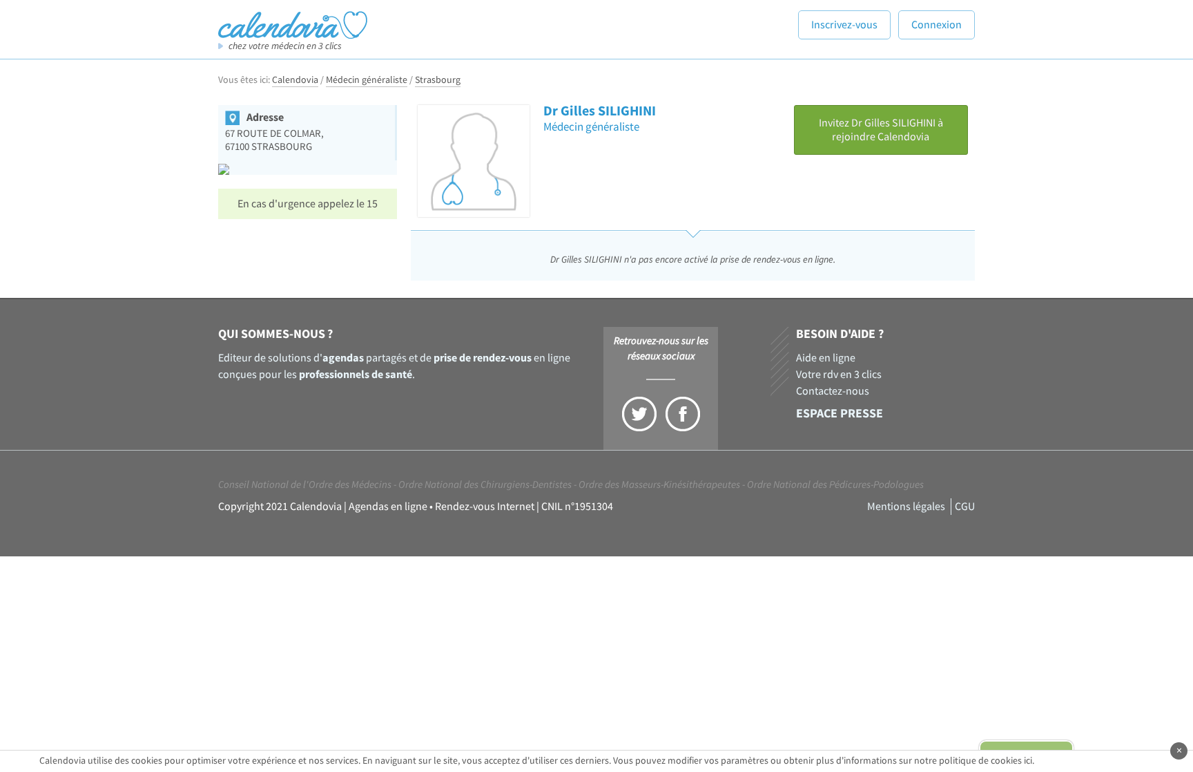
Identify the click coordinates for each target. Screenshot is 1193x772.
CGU (965, 507)
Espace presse (839, 413)
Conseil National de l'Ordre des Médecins (304, 484)
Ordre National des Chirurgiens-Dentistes (485, 484)
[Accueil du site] (292, 24)
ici (1028, 761)
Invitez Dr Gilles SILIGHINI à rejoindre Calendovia (881, 130)
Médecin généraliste (366, 80)
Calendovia (295, 80)
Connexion (936, 25)
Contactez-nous (832, 391)
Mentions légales (906, 507)
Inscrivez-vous (844, 25)
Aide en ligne (825, 358)
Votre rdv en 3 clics (839, 375)
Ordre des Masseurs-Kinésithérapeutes (659, 484)
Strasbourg (437, 80)
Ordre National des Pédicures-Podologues (835, 484)
